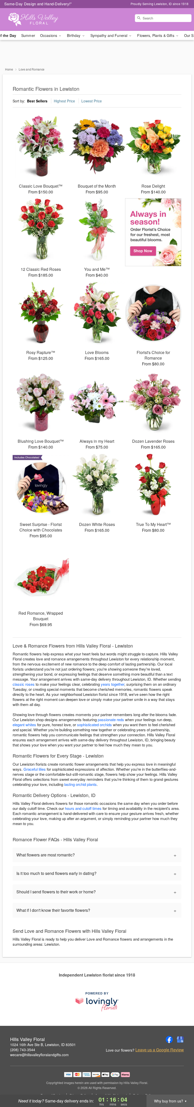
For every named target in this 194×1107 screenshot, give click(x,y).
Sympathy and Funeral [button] (109, 35)
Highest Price (64, 100)
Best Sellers (37, 100)
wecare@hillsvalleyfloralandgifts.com (39, 1054)
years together (112, 684)
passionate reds (111, 719)
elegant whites (24, 724)
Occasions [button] (49, 35)
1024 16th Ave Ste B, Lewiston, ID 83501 (43, 1044)
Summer (28, 35)
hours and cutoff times (83, 808)
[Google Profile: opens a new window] (180, 1039)
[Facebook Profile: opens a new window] (169, 1039)
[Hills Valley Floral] (33, 19)
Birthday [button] (74, 35)
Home (9, 69)
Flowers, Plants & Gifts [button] (156, 35)
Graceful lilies (34, 769)
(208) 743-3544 (22, 1049)
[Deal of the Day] (153, 232)
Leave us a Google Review (159, 1050)
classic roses (24, 684)
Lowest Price (91, 100)
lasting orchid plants (80, 784)
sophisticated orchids (94, 724)
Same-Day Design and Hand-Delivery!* (38, 3)
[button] (180, 1085)
